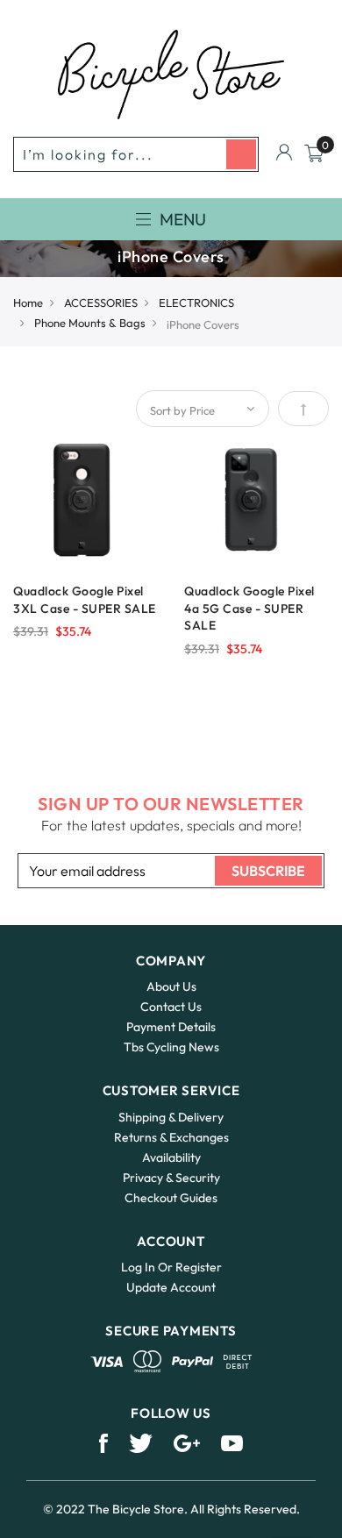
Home (28, 302)
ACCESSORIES (101, 302)
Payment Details (171, 1027)
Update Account (171, 1287)
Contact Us (171, 1007)
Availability (171, 1157)
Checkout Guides (171, 1198)
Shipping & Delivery (171, 1117)
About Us (171, 986)
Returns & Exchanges (171, 1137)
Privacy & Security (171, 1178)
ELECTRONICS (196, 302)
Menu (183, 219)
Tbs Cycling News (171, 1047)
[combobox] (136, 154)
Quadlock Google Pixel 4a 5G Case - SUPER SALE (249, 608)
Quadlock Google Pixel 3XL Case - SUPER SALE (84, 599)
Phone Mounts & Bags (90, 323)
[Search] (241, 154)
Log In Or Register (171, 1267)
